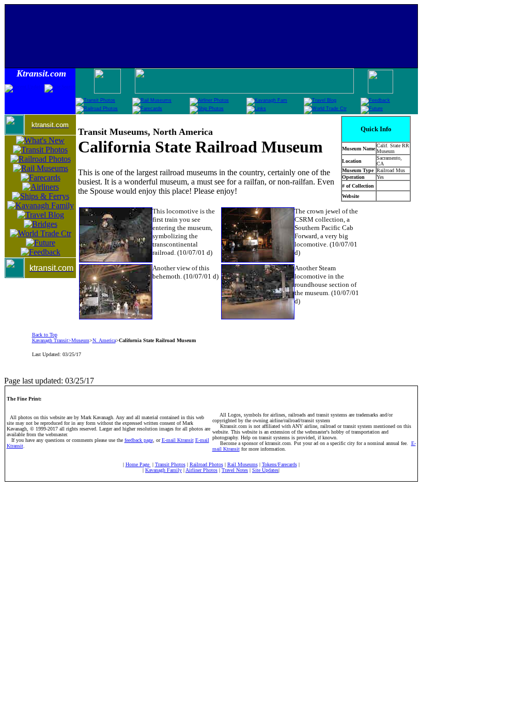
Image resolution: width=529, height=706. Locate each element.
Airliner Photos (201, 470)
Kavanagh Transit (50, 340)
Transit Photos (170, 464)
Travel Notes (235, 470)
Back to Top (44, 334)
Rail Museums (242, 464)
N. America (104, 340)
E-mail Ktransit (178, 440)
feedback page (139, 440)
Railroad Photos (206, 464)
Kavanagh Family (163, 470)
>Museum (78, 340)
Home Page (138, 464)
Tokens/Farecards (279, 464)
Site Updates (265, 470)
